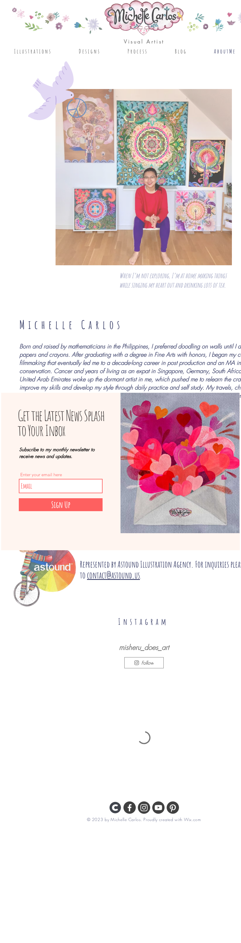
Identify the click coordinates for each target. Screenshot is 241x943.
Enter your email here (41, 474)
